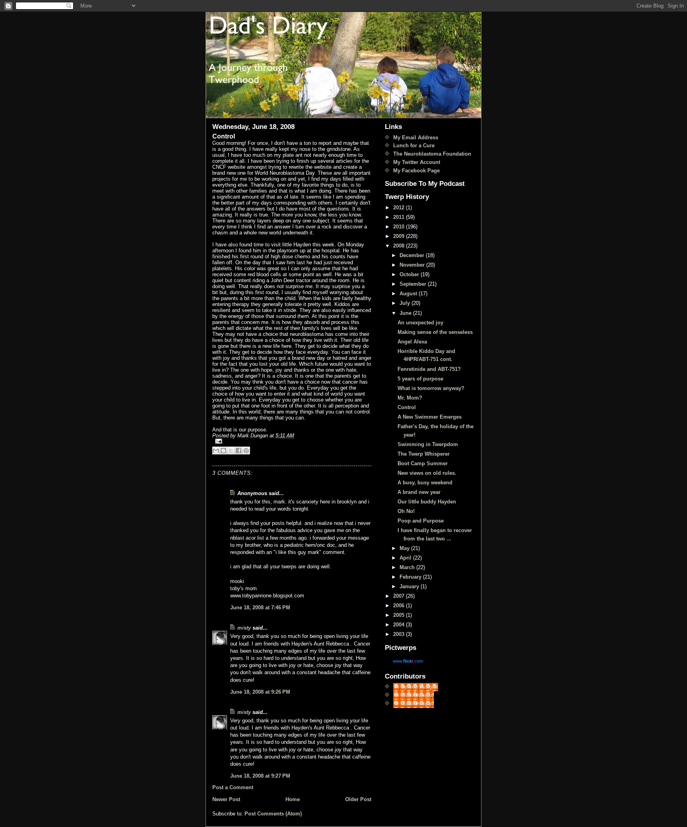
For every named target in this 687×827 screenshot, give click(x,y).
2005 (399, 615)
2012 (399, 208)
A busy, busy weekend (425, 483)
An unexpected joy (420, 323)
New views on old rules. (427, 473)
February (411, 577)
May (405, 548)
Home (292, 799)
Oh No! (406, 511)
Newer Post (226, 799)
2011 (399, 217)
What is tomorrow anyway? (431, 388)
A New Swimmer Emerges (430, 417)
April (406, 558)
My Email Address (415, 137)
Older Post (358, 799)
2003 (399, 634)
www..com (408, 661)
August (409, 293)
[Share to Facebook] (239, 450)
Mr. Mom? (410, 398)
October (410, 274)
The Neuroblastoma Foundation (432, 154)
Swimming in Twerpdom (428, 444)
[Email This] (216, 450)
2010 (399, 227)
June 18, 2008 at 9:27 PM (260, 776)
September (414, 284)
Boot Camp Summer (423, 463)
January (410, 586)
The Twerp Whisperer (424, 454)
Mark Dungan (417, 695)
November (413, 265)
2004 (399, 625)
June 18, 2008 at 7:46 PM (260, 607)
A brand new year (419, 492)
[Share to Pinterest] (246, 450)
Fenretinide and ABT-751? (429, 369)
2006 (399, 606)
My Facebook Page (416, 171)
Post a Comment (232, 787)
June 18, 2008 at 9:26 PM (260, 692)
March (408, 567)
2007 (399, 596)
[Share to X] (231, 450)
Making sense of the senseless (435, 332)
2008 (399, 246)
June (406, 313)
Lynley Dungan (419, 687)
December (413, 255)
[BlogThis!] (223, 450)
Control (407, 407)
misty (244, 628)
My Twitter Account (416, 162)
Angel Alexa (412, 342)
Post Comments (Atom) (273, 814)
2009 (399, 236)
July (405, 303)
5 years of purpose (420, 379)
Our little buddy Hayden (427, 502)
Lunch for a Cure (414, 145)
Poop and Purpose (421, 521)
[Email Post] (291, 441)
